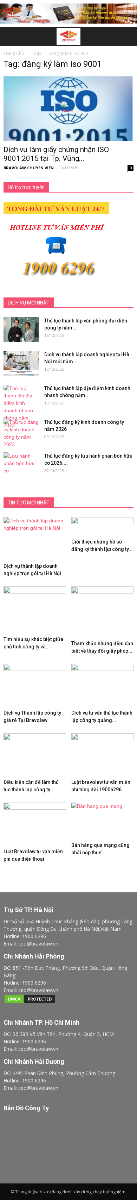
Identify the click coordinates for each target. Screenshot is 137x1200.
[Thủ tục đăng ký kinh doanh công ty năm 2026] (21, 433)
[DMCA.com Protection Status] (30, 1002)
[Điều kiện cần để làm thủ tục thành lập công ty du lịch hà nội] (35, 754)
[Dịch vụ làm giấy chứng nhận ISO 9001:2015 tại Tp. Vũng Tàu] (68, 108)
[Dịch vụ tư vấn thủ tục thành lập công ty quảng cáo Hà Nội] (102, 685)
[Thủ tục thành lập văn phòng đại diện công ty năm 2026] (21, 329)
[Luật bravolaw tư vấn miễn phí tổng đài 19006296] (102, 754)
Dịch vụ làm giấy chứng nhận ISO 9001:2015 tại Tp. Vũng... (56, 154)
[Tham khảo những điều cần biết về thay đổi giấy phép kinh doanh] (102, 611)
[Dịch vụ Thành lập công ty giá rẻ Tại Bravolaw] (35, 685)
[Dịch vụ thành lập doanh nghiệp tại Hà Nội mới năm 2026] (21, 363)
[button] (127, 36)
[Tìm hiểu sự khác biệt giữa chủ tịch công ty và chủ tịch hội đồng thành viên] (35, 609)
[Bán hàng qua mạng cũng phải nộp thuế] (102, 821)
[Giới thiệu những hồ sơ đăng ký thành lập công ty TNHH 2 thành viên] (102, 526)
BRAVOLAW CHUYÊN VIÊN (29, 167)
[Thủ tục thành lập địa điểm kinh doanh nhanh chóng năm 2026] (21, 407)
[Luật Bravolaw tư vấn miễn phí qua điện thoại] (35, 824)
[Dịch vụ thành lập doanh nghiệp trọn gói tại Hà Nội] (35, 538)
